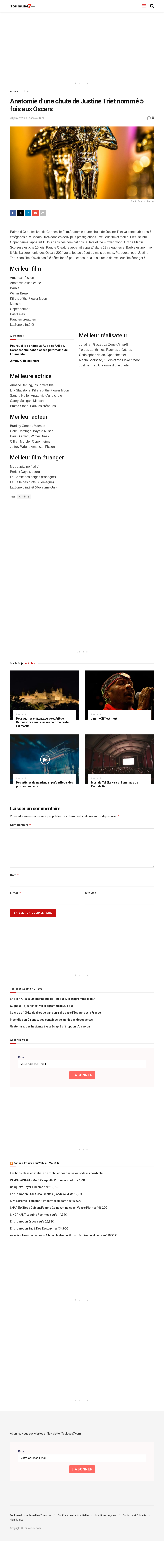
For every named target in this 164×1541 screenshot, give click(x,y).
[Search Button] (152, 6)
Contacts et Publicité (134, 1515)
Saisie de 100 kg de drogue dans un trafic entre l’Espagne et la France (55, 1012)
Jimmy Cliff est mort (24, 361)
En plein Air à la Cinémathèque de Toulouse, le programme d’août (52, 998)
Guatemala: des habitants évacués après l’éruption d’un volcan (50, 1026)
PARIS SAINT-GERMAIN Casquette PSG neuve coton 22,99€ (47, 1180)
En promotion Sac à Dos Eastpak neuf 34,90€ (39, 1228)
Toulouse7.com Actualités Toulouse (30, 1515)
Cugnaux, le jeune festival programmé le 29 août (41, 1005)
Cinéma (24, 496)
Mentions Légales (105, 1515)
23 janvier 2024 (18, 117)
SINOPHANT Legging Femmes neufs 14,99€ (38, 1214)
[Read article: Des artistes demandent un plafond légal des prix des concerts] (44, 759)
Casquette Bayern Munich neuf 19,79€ (34, 1187)
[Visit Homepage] (22, 6)
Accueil (14, 91)
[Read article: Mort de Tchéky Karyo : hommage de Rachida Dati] (119, 759)
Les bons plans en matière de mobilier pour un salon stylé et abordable (56, 1173)
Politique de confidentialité (73, 1515)
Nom (14, 875)
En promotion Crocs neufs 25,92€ (32, 1221)
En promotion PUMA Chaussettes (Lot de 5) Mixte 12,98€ (46, 1194)
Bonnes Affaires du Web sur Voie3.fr (36, 1163)
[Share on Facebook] (13, 213)
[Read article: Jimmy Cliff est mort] (119, 695)
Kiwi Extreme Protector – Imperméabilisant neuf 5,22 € (45, 1200)
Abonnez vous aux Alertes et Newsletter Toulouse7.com (45, 1433)
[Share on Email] (35, 213)
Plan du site (16, 1519)
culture (25, 91)
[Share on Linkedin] (28, 213)
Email (21, 1057)
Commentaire (20, 825)
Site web (90, 893)
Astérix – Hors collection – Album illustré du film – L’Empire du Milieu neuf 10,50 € (63, 1235)
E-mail (15, 893)
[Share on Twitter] (20, 213)
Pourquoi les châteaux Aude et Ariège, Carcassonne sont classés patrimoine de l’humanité (39, 350)
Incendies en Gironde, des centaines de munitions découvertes (51, 1019)
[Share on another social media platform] (43, 213)
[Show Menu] (144, 6)
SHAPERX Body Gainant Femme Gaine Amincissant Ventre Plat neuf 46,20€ (58, 1207)
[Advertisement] (82, 46)
